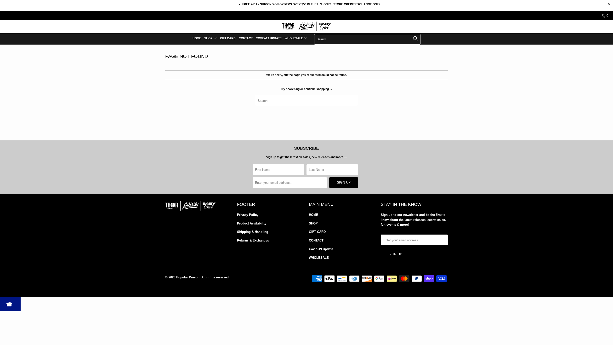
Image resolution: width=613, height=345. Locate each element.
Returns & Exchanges (253, 240)
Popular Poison (187, 277)
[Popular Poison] (306, 26)
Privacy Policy (247, 215)
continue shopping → (318, 89)
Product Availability (251, 223)
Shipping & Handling (252, 232)
